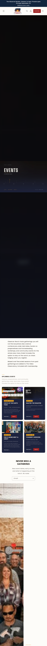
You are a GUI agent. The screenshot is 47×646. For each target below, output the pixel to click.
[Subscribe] (33, 478)
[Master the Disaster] (34, 403)
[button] (4, 11)
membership (32, 366)
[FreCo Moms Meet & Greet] (12, 437)
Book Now (37, 11)
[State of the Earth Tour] (12, 403)
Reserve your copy (23, 5)
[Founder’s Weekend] (34, 437)
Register (14, 416)
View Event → (7, 416)
